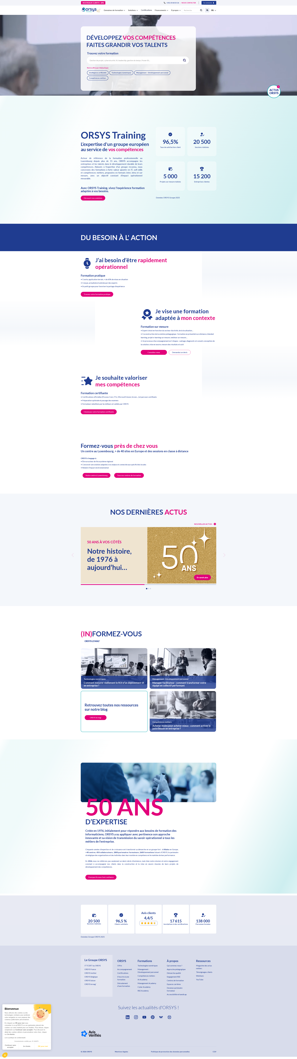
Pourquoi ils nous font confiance (101, 877)
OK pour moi (43, 1046)
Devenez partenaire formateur (174, 989)
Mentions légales (121, 1052)
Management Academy (147, 983)
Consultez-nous (154, 352)
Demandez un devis (179, 352)
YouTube (199, 979)
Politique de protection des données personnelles (170, 1052)
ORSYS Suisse (89, 980)
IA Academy (142, 979)
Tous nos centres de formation (129, 475)
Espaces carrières (174, 984)
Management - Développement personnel (152, 73)
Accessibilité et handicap (177, 994)
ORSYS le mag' (90, 984)
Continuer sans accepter (10, 1046)
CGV (214, 1052)
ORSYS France (90, 969)
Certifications (146, 10)
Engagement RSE (173, 977)
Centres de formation (175, 980)
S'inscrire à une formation (123, 978)
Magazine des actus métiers (204, 966)
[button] (5, 1055)
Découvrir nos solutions (93, 198)
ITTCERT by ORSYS (92, 965)
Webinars (200, 976)
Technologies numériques (121, 73)
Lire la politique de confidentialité (15, 1038)
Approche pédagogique (176, 969)
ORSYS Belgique (91, 977)
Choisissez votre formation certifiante (99, 412)
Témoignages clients (204, 972)
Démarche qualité (174, 973)
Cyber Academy (144, 987)
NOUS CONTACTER (189, 3)
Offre (119, 965)
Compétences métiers (97, 78)
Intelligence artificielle (97, 73)
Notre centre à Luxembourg (97, 475)
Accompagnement (124, 969)
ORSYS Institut (90, 973)
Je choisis (26, 1046)
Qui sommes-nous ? (174, 965)
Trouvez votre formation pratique (97, 294)
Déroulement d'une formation (123, 984)
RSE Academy (143, 991)
